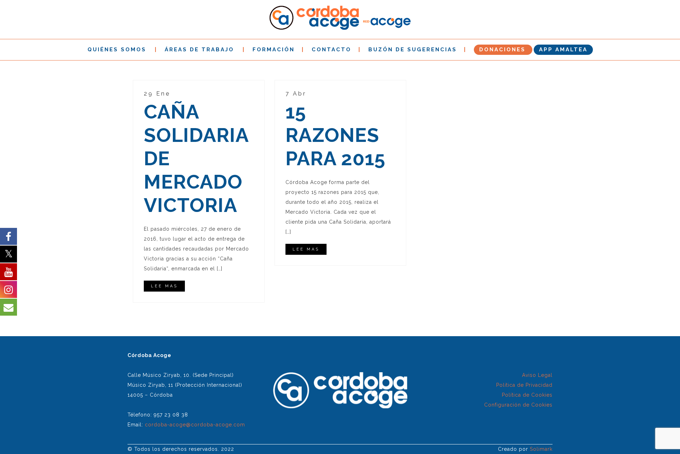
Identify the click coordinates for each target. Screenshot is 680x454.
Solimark (541, 449)
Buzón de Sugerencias (412, 49)
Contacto (331, 49)
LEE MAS (164, 286)
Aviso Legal (537, 375)
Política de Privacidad (524, 385)
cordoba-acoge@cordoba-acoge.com (195, 424)
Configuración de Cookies (518, 405)
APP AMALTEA (563, 49)
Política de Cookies (527, 395)
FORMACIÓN (274, 49)
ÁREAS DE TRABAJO (199, 49)
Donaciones (502, 49)
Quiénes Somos (116, 49)
